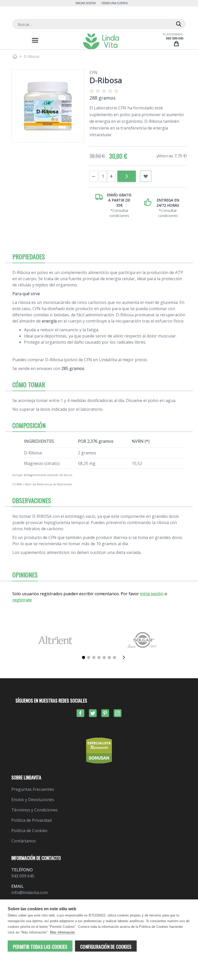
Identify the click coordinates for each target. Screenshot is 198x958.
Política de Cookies (29, 830)
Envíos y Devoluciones (32, 799)
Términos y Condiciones (34, 810)
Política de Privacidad (31, 820)
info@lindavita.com (29, 892)
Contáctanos (23, 841)
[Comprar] (126, 176)
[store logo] (101, 41)
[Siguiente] (125, 657)
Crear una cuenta (114, 3)
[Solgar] (143, 640)
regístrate (22, 600)
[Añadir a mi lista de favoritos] (145, 176)
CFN (93, 72)
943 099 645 (175, 38)
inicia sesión (151, 594)
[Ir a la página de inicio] (15, 56)
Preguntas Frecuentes (32, 789)
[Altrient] (55, 640)
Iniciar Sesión (85, 3)
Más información (62, 932)
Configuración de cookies (105, 946)
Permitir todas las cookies (40, 946)
